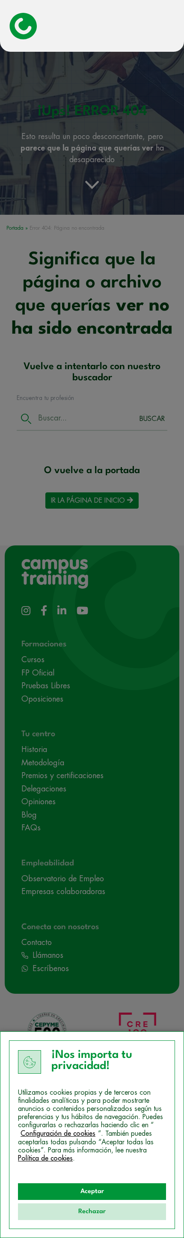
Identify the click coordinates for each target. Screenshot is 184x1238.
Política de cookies (45, 1158)
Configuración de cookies (58, 1133)
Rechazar (92, 1211)
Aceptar (92, 1191)
